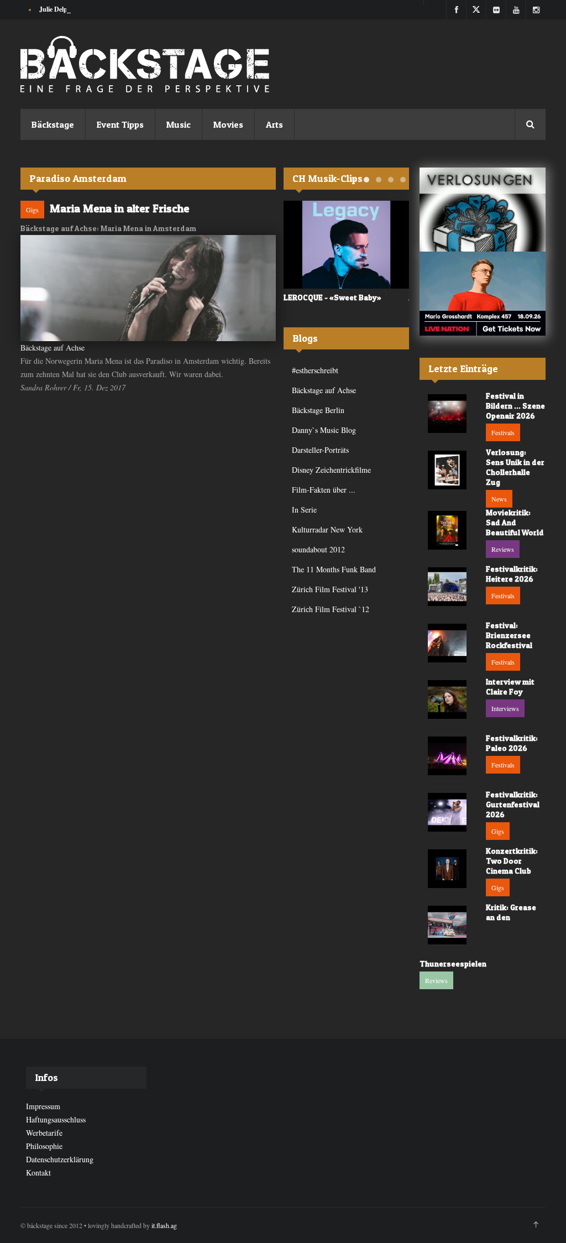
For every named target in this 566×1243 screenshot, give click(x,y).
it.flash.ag (164, 1225)
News (499, 498)
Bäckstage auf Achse (52, 347)
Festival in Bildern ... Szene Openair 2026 (515, 405)
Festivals (503, 432)
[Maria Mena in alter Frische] (148, 288)
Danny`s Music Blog (324, 430)
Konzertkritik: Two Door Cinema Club (512, 860)
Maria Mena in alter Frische (119, 208)
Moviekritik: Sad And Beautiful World (515, 522)
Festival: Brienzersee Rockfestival (509, 635)
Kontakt (38, 1172)
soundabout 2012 (318, 549)
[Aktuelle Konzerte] (483, 294)
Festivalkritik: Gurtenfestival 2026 (512, 804)
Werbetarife (44, 1132)
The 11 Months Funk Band (334, 569)
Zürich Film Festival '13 (330, 589)
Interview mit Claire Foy (510, 686)
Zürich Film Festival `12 (330, 609)
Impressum (43, 1106)
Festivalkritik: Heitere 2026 (512, 573)
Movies (228, 124)
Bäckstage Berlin (318, 410)
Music (178, 124)
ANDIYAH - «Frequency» (339, 297)
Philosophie (44, 1146)
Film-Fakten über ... (323, 489)
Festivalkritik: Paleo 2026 (512, 743)
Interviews (505, 708)
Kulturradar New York (327, 529)
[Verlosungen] (483, 210)
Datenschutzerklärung (59, 1159)
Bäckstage (53, 124)
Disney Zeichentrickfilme (331, 469)
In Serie (304, 509)
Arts (274, 124)
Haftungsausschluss (56, 1119)
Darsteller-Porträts (320, 450)
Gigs (32, 209)
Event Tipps (120, 124)
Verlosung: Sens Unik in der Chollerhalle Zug (515, 467)
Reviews (502, 549)
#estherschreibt (315, 370)
